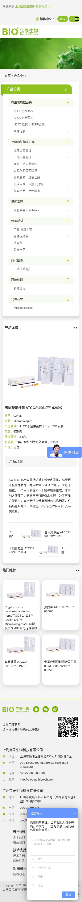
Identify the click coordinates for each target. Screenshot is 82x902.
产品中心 (20, 75)
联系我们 (19, 842)
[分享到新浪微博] (55, 709)
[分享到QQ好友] (36, 709)
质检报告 (19, 860)
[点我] (77, 19)
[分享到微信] (45, 709)
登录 (63, 19)
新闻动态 (19, 874)
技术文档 (19, 855)
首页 (8, 75)
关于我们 (19, 837)
